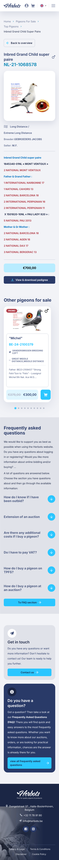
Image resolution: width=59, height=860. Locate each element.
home (7, 21)
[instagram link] (33, 829)
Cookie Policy (39, 854)
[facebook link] (26, 829)
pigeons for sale (26, 21)
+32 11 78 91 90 (33, 815)
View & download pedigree (32, 279)
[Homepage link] (14, 5)
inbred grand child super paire (22, 31)
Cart (33, 6)
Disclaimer (21, 854)
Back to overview (21, 43)
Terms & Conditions (40, 849)
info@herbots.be (33, 821)
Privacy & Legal (17, 849)
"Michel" (27, 354)
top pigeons (11, 26)
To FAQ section (27, 602)
